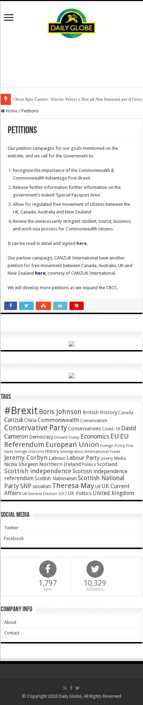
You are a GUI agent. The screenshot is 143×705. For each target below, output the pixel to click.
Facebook (14, 538)
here (81, 243)
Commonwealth (58, 419)
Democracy (41, 437)
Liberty (107, 458)
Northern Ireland (60, 464)
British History (100, 412)
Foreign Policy (112, 445)
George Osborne (29, 451)
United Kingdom (113, 493)
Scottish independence (38, 471)
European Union (72, 444)
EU (114, 436)
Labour (57, 458)
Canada (125, 412)
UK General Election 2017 (44, 494)
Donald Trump (66, 437)
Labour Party (83, 457)
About (10, 622)
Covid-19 (111, 428)
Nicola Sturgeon (21, 464)
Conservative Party (35, 427)
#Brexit (21, 410)
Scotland (107, 464)
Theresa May (73, 486)
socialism (42, 486)
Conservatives (84, 428)
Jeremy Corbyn (26, 457)
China (30, 420)
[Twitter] (78, 688)
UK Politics (80, 493)
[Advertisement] (71, 62)
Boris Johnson (60, 412)
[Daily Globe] (71, 21)
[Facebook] (71, 688)
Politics (89, 464)
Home (11, 110)
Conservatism (93, 420)
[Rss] (65, 688)
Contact (11, 632)
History (52, 451)
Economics (95, 436)
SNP (26, 485)
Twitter (11, 527)
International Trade (102, 451)
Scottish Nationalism (56, 478)
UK (98, 486)
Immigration (72, 451)
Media (120, 458)
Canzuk (13, 419)
